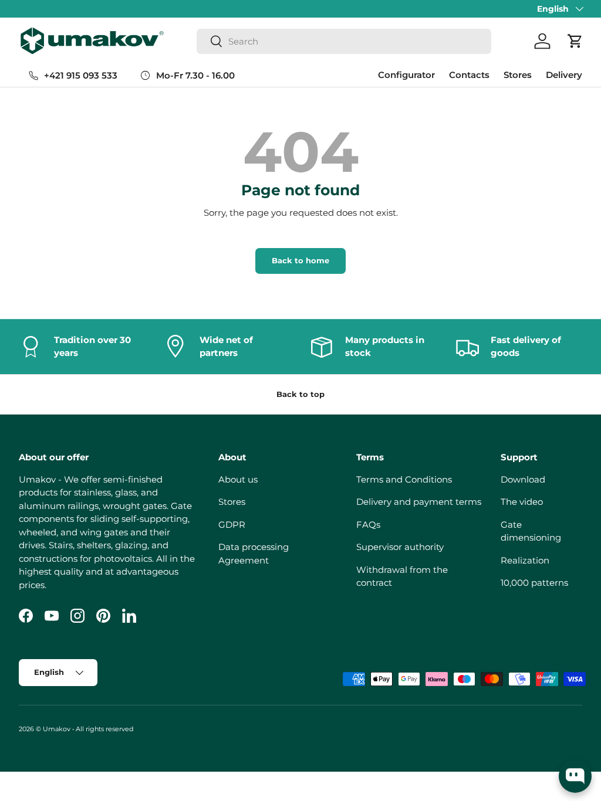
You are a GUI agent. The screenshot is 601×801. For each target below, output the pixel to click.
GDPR (231, 524)
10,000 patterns (534, 582)
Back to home (300, 260)
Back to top (300, 394)
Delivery (564, 74)
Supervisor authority (400, 546)
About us (238, 479)
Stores (518, 74)
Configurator (406, 74)
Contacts (469, 74)
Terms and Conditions (404, 479)
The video (522, 501)
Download (523, 479)
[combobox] (344, 41)
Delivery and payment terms (418, 501)
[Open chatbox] (575, 776)
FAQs (368, 524)
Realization (525, 560)
